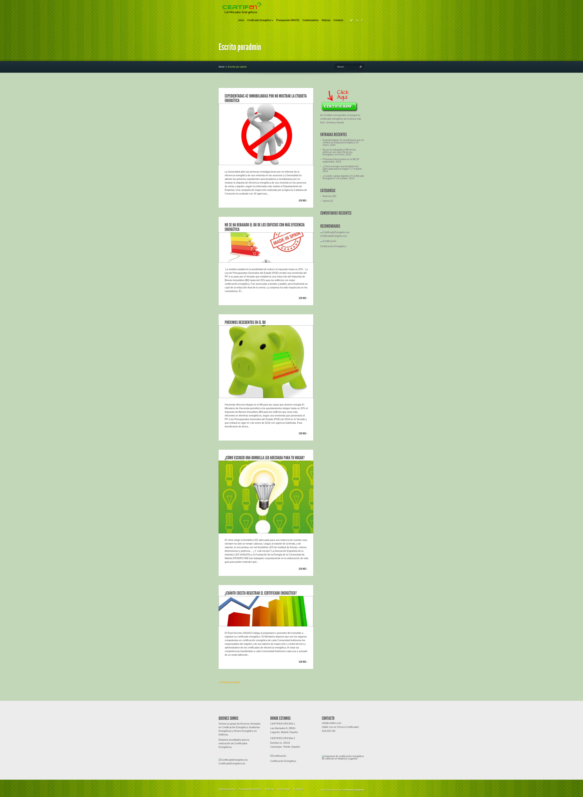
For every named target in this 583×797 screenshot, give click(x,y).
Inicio (241, 20)
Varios (326, 201)
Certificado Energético (260, 20)
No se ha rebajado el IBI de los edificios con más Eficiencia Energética (265, 227)
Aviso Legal (284, 789)
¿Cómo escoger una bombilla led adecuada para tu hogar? (265, 457)
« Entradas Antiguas (229, 682)
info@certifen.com (331, 723)
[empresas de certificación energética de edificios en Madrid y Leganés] (343, 758)
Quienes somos (227, 789)
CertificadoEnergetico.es (333, 236)
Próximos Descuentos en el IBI (245, 322)
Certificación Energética (333, 246)
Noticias (326, 20)
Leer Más (303, 200)
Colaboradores (310, 20)
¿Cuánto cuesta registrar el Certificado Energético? (261, 593)
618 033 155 (328, 731)
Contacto (338, 20)
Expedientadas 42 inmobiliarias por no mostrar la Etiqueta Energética (266, 98)
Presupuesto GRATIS (287, 20)
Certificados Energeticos (353, 790)
